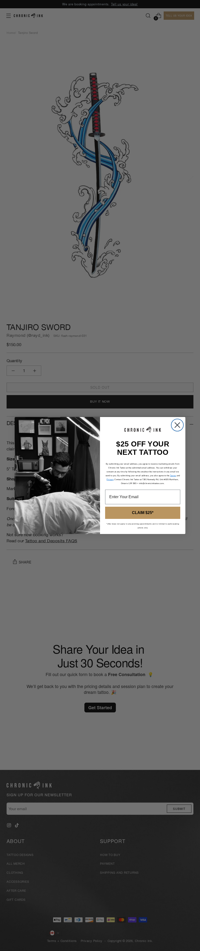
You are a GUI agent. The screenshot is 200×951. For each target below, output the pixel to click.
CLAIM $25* (142, 513)
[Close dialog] (177, 425)
